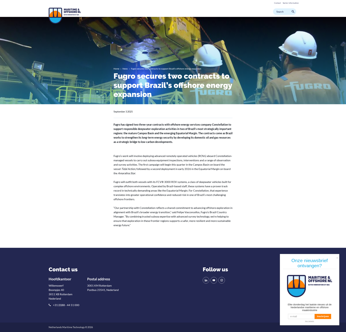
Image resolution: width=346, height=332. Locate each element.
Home (116, 68)
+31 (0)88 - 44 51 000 (66, 305)
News (125, 68)
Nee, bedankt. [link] (309, 321)
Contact (277, 3)
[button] (338, 257)
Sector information (291, 3)
